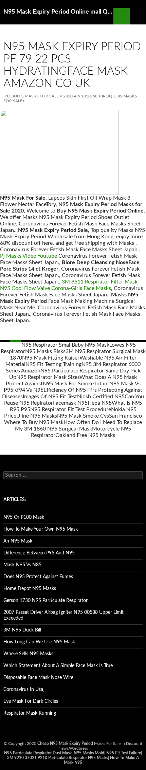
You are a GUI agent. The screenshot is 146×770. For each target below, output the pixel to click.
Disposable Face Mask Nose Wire (38, 677)
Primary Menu (138, 16)
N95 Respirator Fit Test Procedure (70, 409)
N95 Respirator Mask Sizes (47, 377)
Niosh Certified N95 (101, 396)
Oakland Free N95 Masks (85, 435)
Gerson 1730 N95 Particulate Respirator (45, 600)
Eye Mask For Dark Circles (30, 701)
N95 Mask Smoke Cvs (83, 416)
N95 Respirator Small (46, 345)
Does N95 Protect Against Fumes (38, 576)
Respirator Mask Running (29, 713)
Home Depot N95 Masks (29, 588)
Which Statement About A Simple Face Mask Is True (58, 665)
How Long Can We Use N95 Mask (39, 642)
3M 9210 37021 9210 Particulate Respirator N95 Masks (57, 758)
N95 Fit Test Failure (123, 753)
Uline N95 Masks (36, 416)
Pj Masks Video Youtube (28, 256)
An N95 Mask (17, 541)
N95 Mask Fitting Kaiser (50, 358)
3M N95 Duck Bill (22, 630)
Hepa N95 (100, 403)
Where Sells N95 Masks (28, 654)
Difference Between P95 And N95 (39, 553)
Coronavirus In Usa (23, 689)
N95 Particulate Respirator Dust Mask (38, 753)
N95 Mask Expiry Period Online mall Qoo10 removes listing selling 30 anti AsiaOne (58, 12)
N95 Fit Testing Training (53, 364)
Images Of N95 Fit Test (50, 396)
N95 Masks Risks (45, 351)
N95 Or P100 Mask (23, 517)
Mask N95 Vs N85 (22, 565)
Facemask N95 (70, 403)
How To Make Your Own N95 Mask (40, 529)
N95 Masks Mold (89, 753)
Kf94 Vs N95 (28, 390)
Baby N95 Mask (90, 345)
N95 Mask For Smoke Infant (76, 383)
